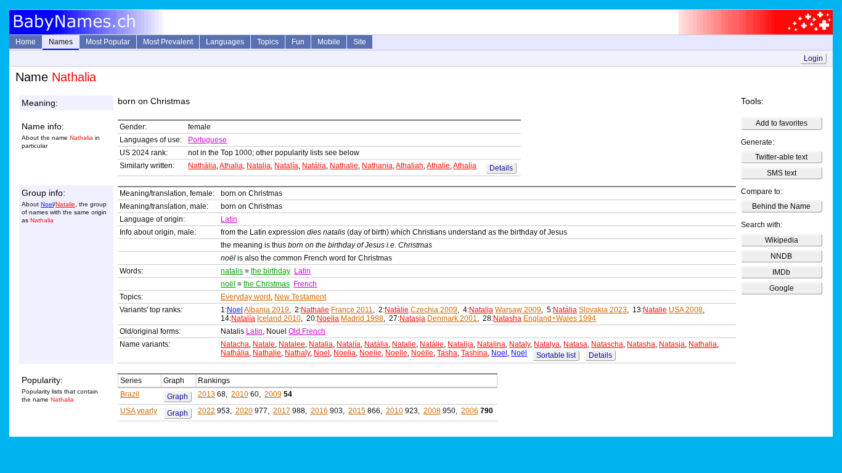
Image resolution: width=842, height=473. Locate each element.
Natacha (235, 344)
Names (61, 42)
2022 (206, 410)
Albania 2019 (266, 309)
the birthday (270, 271)
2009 (273, 394)
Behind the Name (781, 206)
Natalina (491, 344)
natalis (232, 271)
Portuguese (207, 139)
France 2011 (352, 309)
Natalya (547, 344)
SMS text (781, 173)
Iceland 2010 (279, 318)
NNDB (781, 256)
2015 (357, 410)
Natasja (412, 318)
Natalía (286, 165)
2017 (281, 410)
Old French (306, 331)
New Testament (300, 297)
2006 (469, 410)
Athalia (231, 165)
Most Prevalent (168, 42)
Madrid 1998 (362, 318)
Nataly (519, 344)
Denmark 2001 (452, 318)
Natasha (507, 318)
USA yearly (138, 410)
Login (813, 58)
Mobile (328, 42)
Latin (229, 219)
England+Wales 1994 (559, 318)
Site (359, 42)
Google (781, 288)
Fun (298, 42)
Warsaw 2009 (518, 309)
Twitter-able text (781, 157)
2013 (206, 394)
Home (25, 42)
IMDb (781, 272)
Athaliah (409, 165)
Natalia (259, 165)
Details (501, 168)
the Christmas (266, 284)
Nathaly (297, 353)
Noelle (396, 353)
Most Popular (108, 42)
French (305, 284)
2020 (244, 410)
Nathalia (703, 344)
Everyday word (246, 297)
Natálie (397, 309)
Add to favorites (781, 123)
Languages (225, 42)
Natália (314, 165)
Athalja (464, 165)
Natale (264, 344)
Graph (177, 396)
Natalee (292, 344)
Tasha (447, 353)
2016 (319, 410)
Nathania (377, 165)
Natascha (607, 344)
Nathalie (344, 165)
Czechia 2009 (434, 309)
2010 (239, 394)
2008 (432, 410)
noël (228, 284)
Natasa (575, 344)
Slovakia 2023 (603, 309)
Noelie (370, 353)
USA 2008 (686, 309)
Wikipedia (781, 240)
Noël (519, 353)
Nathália (202, 165)
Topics (268, 42)
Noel (47, 204)
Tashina (474, 353)
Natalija (460, 344)
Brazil (129, 394)
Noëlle (422, 353)
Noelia (328, 318)
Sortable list (556, 355)
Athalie (438, 165)
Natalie (65, 204)
